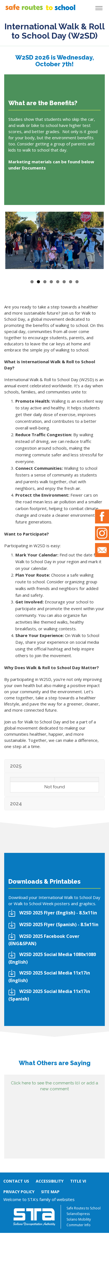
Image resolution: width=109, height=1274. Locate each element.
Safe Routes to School (84, 1208)
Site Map (50, 1191)
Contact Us (16, 1181)
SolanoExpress (78, 1213)
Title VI (78, 1181)
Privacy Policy (18, 1191)
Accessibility (49, 1181)
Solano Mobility (79, 1219)
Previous (13, 243)
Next (95, 243)
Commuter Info (79, 1225)
